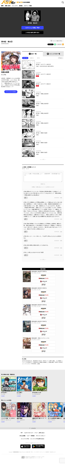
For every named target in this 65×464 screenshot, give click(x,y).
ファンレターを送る (11, 91)
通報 (61, 197)
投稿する (43, 184)
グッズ (36, 432)
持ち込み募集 (22, 435)
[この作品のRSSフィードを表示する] (63, 44)
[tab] (32, 53)
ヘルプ (28, 435)
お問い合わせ (41, 432)
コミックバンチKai (25, 438)
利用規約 (33, 435)
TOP (22, 432)
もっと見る (42, 159)
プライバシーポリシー (40, 435)
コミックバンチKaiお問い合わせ (37, 438)
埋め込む (59, 44)
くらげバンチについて (28, 432)
